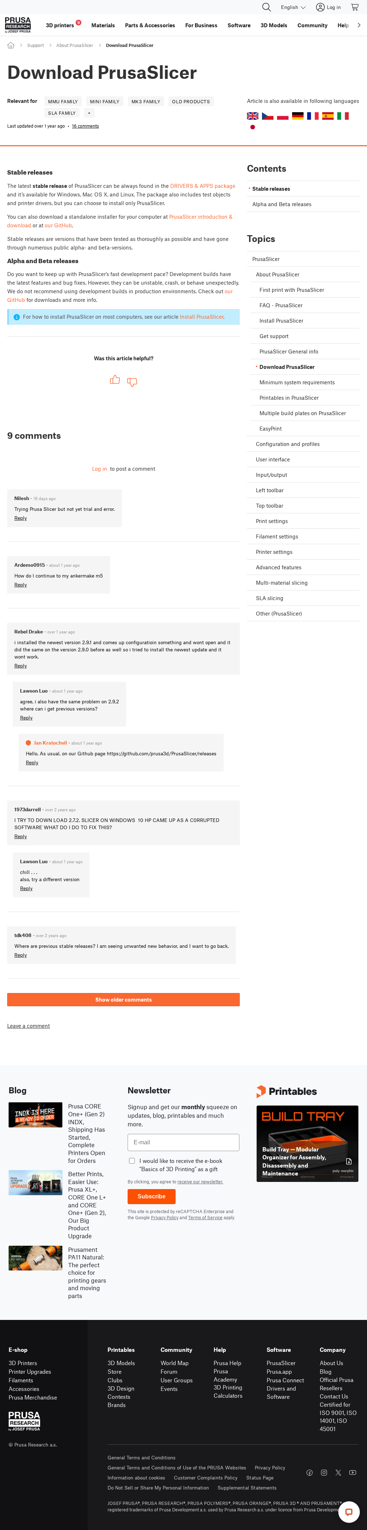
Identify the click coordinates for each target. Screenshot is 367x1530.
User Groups (177, 1380)
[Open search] (266, 7)
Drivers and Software (281, 1392)
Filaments (21, 1380)
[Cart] (355, 7)
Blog (326, 1371)
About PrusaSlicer (74, 45)
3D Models (121, 1362)
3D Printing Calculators (228, 1391)
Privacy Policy (164, 1217)
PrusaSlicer (281, 1362)
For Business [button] (201, 25)
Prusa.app (279, 1371)
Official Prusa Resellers (336, 1383)
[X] (338, 1472)
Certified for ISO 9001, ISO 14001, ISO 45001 (338, 1416)
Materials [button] (103, 25)
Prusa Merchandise (33, 1397)
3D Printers (23, 1362)
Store (114, 1371)
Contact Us (334, 1396)
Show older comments (123, 999)
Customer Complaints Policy (206, 1477)
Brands (117, 1404)
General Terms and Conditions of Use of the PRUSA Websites (177, 1467)
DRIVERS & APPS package (202, 185)
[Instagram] (324, 1472)
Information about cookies (136, 1477)
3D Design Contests (121, 1392)
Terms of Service (205, 1217)
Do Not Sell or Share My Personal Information (158, 1487)
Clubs (115, 1380)
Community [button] (312, 25)
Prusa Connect (285, 1380)
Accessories (24, 1388)
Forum (169, 1371)
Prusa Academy (225, 1375)
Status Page (259, 1477)
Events (169, 1388)
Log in (99, 468)
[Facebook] (309, 1472)
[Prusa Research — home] (18, 25)
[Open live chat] (349, 1512)
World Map (175, 1362)
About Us (331, 1362)
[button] (252, 116)
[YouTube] (352, 1472)
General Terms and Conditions (142, 1457)
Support (35, 45)
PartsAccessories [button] (150, 25)
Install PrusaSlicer (201, 316)
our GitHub (58, 225)
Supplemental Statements (247, 1487)
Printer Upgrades (30, 1371)
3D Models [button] (274, 25)
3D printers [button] (63, 24)
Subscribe (152, 1196)
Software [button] (239, 25)
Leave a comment (28, 1026)
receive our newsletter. (200, 1181)
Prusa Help (227, 1362)
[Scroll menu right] (359, 25)
